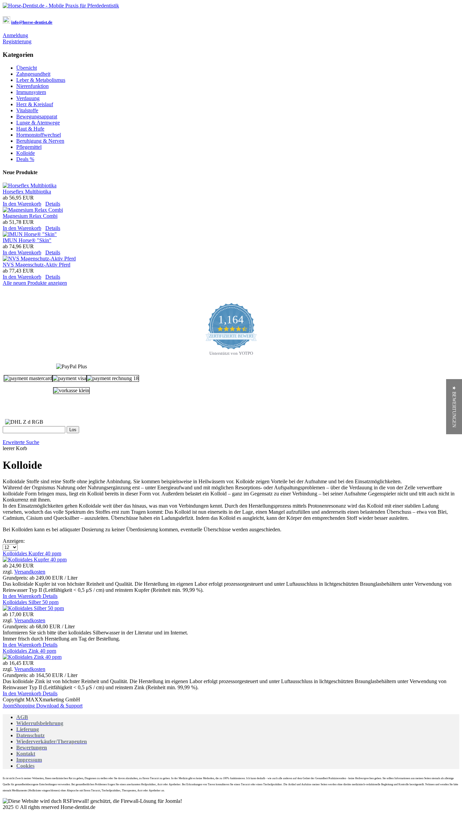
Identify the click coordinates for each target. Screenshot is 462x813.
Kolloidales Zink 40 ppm (29, 651)
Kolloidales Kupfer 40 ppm (32, 553)
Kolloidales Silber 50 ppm (31, 602)
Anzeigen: (14, 541)
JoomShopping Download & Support (43, 706)
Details (52, 204)
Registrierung (17, 41)
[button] (454, 406)
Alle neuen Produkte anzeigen (35, 283)
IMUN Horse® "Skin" (27, 240)
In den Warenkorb (22, 204)
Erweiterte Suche (21, 442)
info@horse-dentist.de (31, 22)
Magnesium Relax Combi (30, 216)
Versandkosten (29, 572)
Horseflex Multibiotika (27, 191)
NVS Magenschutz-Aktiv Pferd (36, 265)
